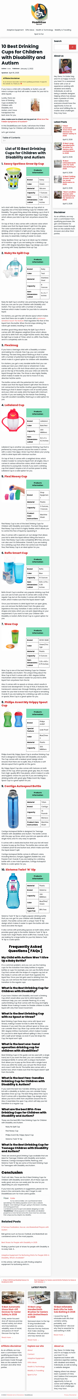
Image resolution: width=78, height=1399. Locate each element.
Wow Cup (11, 624)
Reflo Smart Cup (16, 553)
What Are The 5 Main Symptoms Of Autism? (25, 120)
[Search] (72, 47)
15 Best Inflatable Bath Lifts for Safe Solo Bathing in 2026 (69, 165)
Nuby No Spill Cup (16, 253)
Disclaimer (20, 1395)
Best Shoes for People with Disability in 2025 (19, 1242)
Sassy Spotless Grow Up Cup (24, 164)
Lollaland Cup (14, 405)
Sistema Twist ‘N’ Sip (21, 870)
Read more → (7, 1337)
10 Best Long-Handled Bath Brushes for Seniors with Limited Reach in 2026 (69, 148)
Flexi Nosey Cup (16, 476)
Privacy (66, 1395)
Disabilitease (29, 1395)
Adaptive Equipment (36, 1358)
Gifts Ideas (32, 1362)
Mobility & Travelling (36, 1370)
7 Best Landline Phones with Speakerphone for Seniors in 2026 (69, 196)
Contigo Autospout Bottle (22, 786)
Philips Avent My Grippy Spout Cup (24, 703)
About (30, 1350)
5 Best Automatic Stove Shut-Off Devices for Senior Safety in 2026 (69, 131)
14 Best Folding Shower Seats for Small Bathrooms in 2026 (69, 180)
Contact (31, 1354)
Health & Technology (36, 1366)
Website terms (11, 1395)
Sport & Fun (32, 1375)
